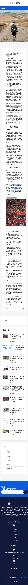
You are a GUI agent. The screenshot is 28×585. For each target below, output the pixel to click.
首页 (12, 28)
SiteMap (16, 581)
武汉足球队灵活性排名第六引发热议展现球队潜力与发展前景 (17, 337)
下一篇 (22, 308)
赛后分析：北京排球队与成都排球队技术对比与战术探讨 (17, 421)
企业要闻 (8, 460)
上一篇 (5, 308)
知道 (8, 452)
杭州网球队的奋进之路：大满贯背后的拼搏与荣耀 (19, 347)
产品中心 (8, 456)
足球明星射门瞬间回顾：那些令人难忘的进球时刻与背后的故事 (17, 389)
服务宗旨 (8, 464)
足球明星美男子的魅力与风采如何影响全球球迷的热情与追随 (17, 378)
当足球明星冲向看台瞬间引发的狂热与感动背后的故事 (17, 358)
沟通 (9, 468)
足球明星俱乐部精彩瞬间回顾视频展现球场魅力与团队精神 (17, 399)
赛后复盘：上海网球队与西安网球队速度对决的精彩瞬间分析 (17, 410)
